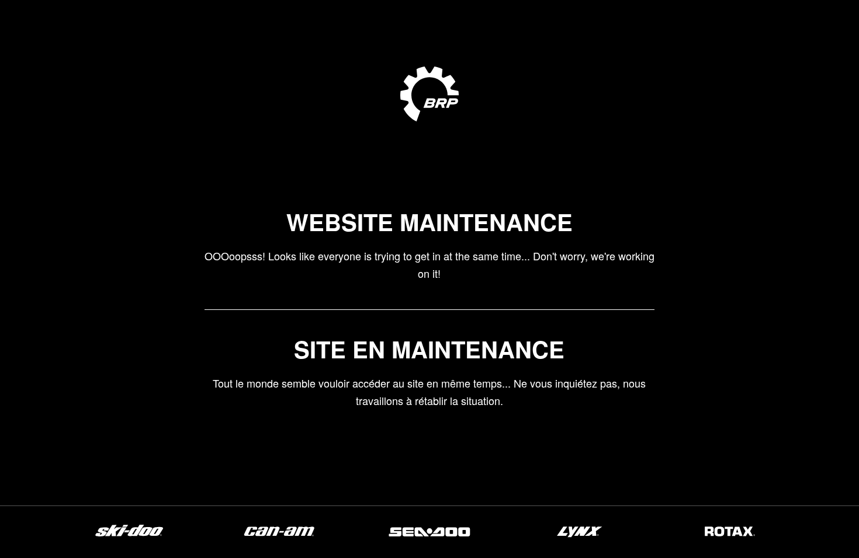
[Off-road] (279, 535)
